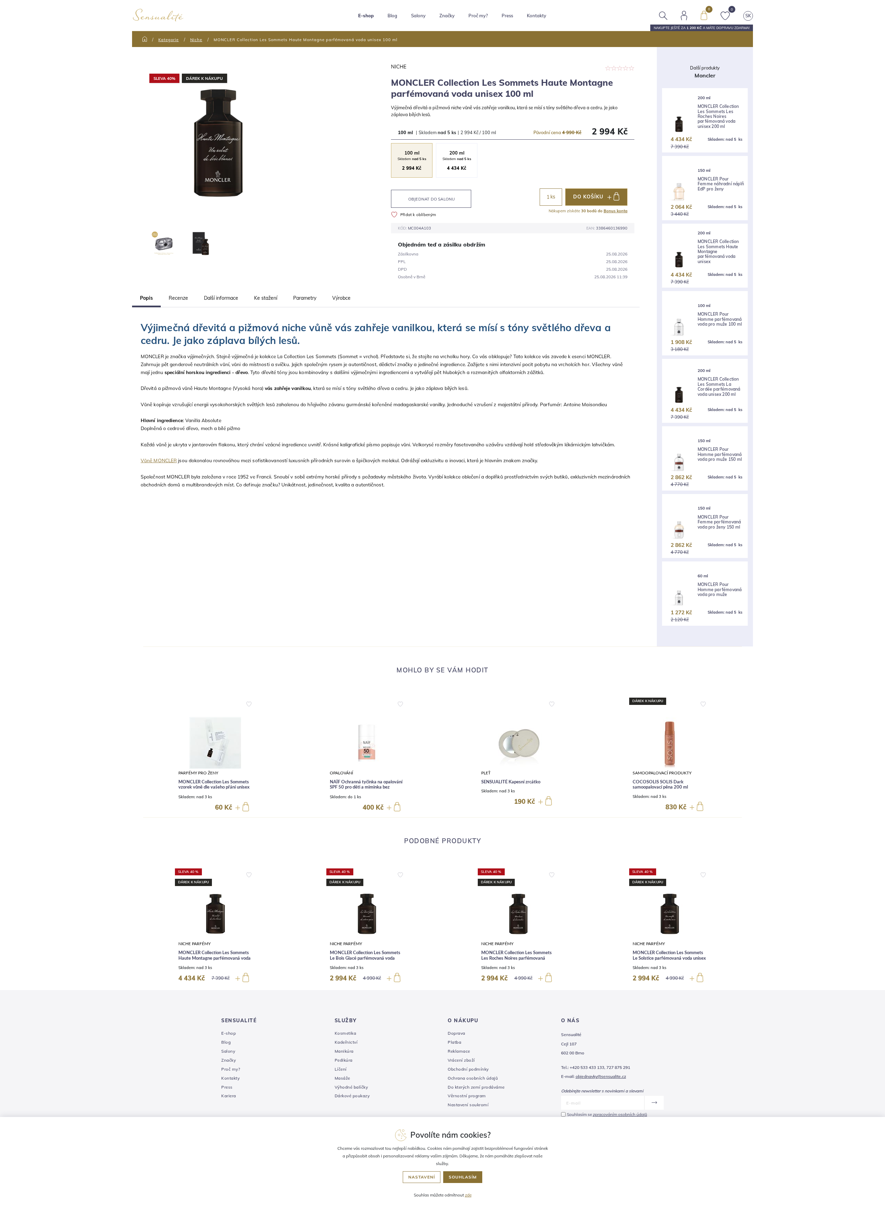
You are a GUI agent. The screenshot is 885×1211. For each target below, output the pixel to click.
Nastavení (421, 1177)
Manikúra (344, 1051)
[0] (703, 14)
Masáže (342, 1078)
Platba (454, 1042)
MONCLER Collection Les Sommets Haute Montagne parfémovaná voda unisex (718, 251)
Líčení (341, 1069)
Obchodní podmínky (468, 1069)
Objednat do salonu (431, 199)
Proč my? (478, 15)
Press (507, 15)
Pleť (486, 773)
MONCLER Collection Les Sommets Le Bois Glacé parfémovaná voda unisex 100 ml (365, 958)
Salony (228, 1051)
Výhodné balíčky (351, 1087)
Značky (447, 15)
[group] (215, 755)
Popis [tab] (146, 298)
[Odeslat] (654, 1103)
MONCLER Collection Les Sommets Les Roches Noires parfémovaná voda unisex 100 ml (516, 958)
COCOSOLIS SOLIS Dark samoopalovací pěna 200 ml (660, 785)
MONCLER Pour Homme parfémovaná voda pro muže (720, 589)
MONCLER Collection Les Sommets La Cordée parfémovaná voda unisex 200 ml (719, 387)
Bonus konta (615, 210)
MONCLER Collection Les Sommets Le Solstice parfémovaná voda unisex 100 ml (669, 958)
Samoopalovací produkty (662, 773)
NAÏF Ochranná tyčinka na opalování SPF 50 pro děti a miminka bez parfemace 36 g (366, 787)
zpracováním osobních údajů (620, 1114)
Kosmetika (345, 1033)
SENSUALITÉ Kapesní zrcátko (510, 782)
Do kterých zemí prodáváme (476, 1087)
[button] (249, 702)
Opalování (341, 773)
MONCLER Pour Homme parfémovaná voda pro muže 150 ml (720, 454)
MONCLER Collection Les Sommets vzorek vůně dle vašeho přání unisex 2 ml (214, 787)
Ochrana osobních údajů (473, 1078)
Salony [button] (418, 15)
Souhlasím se (607, 1114)
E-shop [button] (366, 15)
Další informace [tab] (221, 298)
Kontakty (536, 15)
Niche (196, 39)
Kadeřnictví (346, 1042)
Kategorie (168, 39)
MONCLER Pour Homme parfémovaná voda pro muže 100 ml (720, 319)
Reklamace (459, 1051)
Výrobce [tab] (341, 298)
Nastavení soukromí (468, 1104)
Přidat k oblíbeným (418, 214)
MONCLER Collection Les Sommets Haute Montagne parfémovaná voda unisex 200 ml (214, 958)
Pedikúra (344, 1060)
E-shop (228, 1033)
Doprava (456, 1033)
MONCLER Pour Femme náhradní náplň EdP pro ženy (721, 184)
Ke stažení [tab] (265, 298)
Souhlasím (463, 1177)
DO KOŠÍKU (588, 197)
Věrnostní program (467, 1095)
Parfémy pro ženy (198, 773)
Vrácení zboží (461, 1060)
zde (468, 1195)
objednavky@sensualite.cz (601, 1076)
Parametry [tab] (304, 298)
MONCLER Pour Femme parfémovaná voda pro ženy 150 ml (719, 522)
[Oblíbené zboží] (725, 14)
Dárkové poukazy (352, 1095)
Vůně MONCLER (159, 460)
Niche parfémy (194, 944)
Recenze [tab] (178, 298)
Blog (392, 15)
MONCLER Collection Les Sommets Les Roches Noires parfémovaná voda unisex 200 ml (718, 116)
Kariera (228, 1095)
